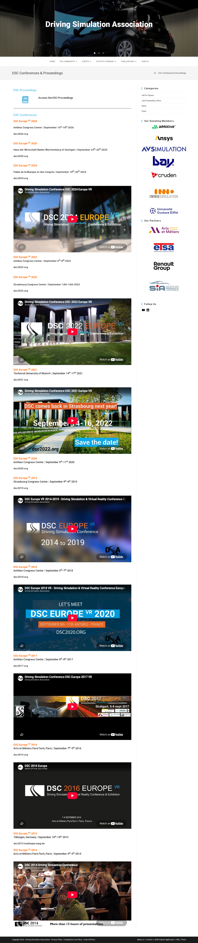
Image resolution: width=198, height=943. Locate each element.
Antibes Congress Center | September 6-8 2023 (42, 260)
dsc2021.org (20, 379)
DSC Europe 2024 (25, 165)
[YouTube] (143, 311)
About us (140, 940)
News (144, 106)
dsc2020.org (20, 468)
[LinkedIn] (148, 311)
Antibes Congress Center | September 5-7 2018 (43, 570)
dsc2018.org (20, 576)
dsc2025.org (20, 156)
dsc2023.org (20, 267)
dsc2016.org (20, 754)
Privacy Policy (56, 940)
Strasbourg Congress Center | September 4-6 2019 (45, 481)
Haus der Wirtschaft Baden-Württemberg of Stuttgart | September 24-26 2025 (60, 149)
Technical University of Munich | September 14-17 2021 (48, 373)
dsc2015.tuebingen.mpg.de (29, 843)
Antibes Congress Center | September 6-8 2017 (43, 659)
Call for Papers (148, 95)
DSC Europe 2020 (25, 458)
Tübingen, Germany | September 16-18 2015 (40, 837)
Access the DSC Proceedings (55, 97)
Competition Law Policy (73, 940)
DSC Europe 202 (24, 277)
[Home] (155, 73)
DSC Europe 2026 (25, 121)
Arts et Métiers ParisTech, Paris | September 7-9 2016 (47, 748)
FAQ (177, 940)
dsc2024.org (20, 178)
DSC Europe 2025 (25, 143)
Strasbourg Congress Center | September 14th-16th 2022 (46, 284)
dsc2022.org (20, 290)
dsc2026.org (20, 133)
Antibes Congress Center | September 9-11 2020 (43, 462)
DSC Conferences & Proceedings (172, 73)
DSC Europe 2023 (25, 257)
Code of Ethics (89, 940)
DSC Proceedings (25, 90)
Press (144, 111)
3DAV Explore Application (164, 940)
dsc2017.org (20, 665)
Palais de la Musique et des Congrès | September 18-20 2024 (49, 171)
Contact (149, 940)
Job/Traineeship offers (151, 101)
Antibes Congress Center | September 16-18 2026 (43, 127)
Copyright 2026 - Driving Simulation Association (31, 940)
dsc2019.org (20, 488)
